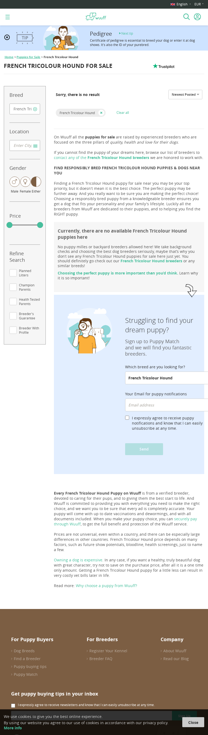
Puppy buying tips (30, 666)
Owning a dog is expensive (78, 559)
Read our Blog (176, 658)
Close (193, 722)
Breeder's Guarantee (27, 316)
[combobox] (24, 109)
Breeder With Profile (29, 330)
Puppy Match (26, 674)
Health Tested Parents (29, 301)
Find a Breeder (27, 658)
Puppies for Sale (28, 57)
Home (9, 57)
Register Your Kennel (108, 650)
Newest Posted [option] (184, 94)
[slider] (9, 225)
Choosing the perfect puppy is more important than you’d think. (118, 273)
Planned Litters (25, 273)
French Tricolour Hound (77, 113)
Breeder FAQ (100, 658)
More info (13, 727)
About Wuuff (174, 650)
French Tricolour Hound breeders (151, 260)
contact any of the (101, 157)
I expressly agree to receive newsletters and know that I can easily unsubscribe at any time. (86, 705)
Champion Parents (26, 287)
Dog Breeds (24, 650)
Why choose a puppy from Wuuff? (106, 585)
